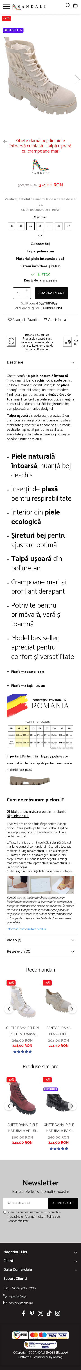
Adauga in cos (51, 293)
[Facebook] (23, 1314)
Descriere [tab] (15, 362)
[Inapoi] (3, 142)
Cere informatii (57, 320)
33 (12, 226)
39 (68, 226)
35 (30, 226)
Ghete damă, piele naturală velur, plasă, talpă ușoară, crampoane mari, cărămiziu (22, 1128)
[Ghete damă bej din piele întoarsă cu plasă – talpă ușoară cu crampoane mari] (40, 75)
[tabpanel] (40, 75)
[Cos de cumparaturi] (75, 6)
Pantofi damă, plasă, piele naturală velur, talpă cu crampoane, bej (58, 1031)
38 (58, 226)
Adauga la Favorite (25, 320)
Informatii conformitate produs (26, 929)
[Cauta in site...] (68, 6)
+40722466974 (17, 1296)
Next (77, 79)
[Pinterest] (32, 1314)
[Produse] (7, 8)
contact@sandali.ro (20, 1303)
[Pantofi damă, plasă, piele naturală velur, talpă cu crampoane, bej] (58, 1001)
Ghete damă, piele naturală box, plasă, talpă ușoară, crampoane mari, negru (58, 1128)
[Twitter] (41, 1314)
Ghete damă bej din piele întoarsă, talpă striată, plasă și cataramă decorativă (22, 1031)
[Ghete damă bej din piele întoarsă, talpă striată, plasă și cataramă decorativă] (22, 1001)
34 (21, 226)
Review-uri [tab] (18, 951)
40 (40, 235)
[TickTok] (49, 1314)
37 (49, 226)
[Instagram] (58, 1314)
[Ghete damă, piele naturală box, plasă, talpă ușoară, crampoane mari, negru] (58, 1097)
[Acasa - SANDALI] (28, 7)
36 (40, 226)
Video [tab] (14, 940)
